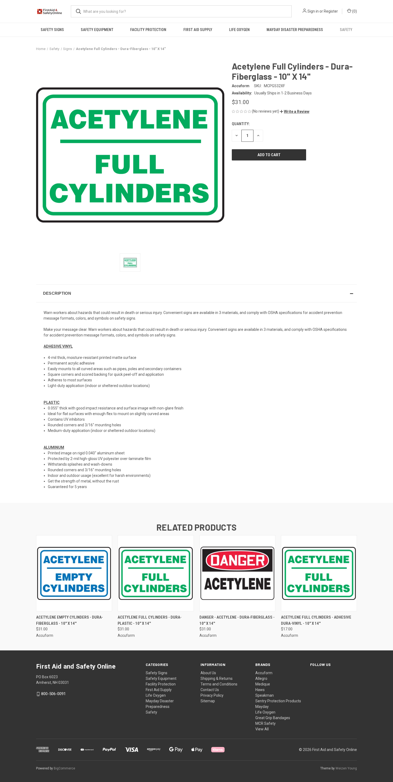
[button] (294, 111)
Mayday (262, 706)
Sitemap (208, 701)
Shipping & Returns (217, 678)
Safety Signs (52, 30)
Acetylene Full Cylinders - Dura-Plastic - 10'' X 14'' (150, 620)
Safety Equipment (97, 30)
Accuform (263, 673)
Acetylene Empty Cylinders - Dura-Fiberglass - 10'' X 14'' (69, 620)
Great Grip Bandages (272, 718)
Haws (260, 690)
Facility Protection (148, 30)
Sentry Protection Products (278, 701)
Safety (346, 30)
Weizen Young (346, 768)
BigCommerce (64, 768)
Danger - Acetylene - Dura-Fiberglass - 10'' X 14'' (237, 620)
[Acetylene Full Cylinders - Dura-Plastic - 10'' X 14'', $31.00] (155, 573)
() (354, 11)
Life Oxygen (239, 30)
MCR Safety (265, 723)
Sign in (313, 11)
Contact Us (210, 690)
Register (331, 11)
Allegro (261, 678)
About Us (208, 673)
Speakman (264, 695)
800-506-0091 (53, 693)
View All (262, 729)
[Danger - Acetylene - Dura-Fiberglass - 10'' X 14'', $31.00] (237, 573)
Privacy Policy (212, 695)
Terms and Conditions (219, 684)
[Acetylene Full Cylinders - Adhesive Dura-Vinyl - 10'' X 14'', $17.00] (319, 573)
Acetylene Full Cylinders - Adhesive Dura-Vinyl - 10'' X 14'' (316, 620)
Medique (262, 684)
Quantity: (241, 124)
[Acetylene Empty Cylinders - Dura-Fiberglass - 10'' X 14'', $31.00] (74, 573)
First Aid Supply (197, 30)
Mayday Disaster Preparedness (295, 30)
